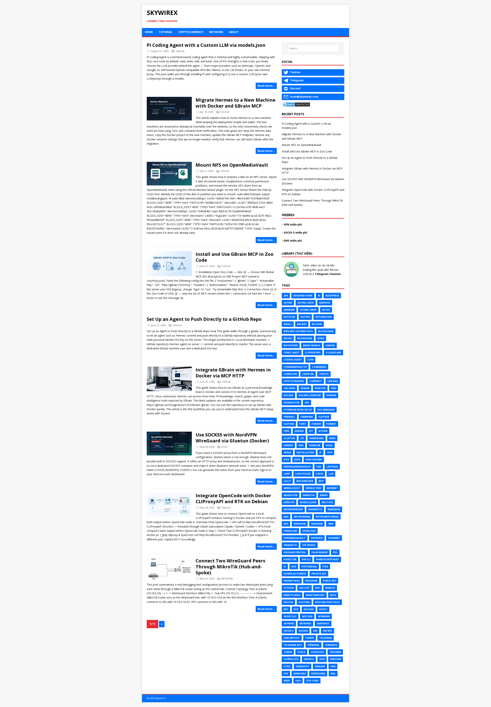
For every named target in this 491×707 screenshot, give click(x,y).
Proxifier (311, 580)
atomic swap (308, 309)
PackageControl (295, 552)
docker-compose (310, 395)
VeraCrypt (302, 666)
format (331, 424)
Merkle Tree (313, 488)
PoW (325, 566)
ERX (307, 402)
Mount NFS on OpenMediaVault (232, 165)
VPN (332, 666)
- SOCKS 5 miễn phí (294, 232)
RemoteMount (315, 595)
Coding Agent (293, 359)
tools (301, 652)
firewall (289, 416)
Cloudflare (333, 352)
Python (289, 587)
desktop (320, 388)
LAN (318, 466)
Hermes (288, 445)
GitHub (322, 431)
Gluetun (289, 438)
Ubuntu (309, 659)
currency (315, 381)
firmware (307, 416)
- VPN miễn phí (292, 224)
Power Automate (295, 573)
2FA (286, 295)
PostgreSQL (309, 566)
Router (288, 602)
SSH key (327, 630)
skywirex (305, 623)
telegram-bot (293, 645)
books (288, 338)
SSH (315, 630)
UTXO (287, 666)
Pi (285, 566)
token (288, 652)
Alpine (288, 302)
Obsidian (317, 523)
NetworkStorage (327, 516)
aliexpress (332, 295)
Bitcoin (317, 324)
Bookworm (304, 338)
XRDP (287, 680)
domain (331, 395)
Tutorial (166, 32)
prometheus (292, 580)
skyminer (324, 616)
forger (316, 424)
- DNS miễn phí (292, 240)
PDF (335, 552)
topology (317, 652)
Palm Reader (319, 552)
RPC (286, 609)
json (297, 459)
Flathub (323, 416)
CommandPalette (295, 367)
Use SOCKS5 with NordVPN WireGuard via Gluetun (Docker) (232, 437)
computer (290, 374)
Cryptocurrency (191, 32)
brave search (311, 345)
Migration (290, 495)
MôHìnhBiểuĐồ (293, 509)
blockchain (326, 331)
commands (319, 367)
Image (287, 452)
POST (224, 447)
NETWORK (227, 578)
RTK (296, 609)
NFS (286, 523)
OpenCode (309, 531)
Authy (326, 309)
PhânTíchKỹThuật (327, 559)
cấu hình (289, 388)
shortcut (290, 616)
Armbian (289, 309)
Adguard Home (302, 295)
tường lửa (291, 659)
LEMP (287, 473)
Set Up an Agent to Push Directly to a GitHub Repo (204, 319)
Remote (330, 587)
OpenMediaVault (295, 538)
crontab (308, 374)
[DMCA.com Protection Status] (296, 105)
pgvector (290, 559)
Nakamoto (315, 509)
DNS (333, 388)
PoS (293, 566)
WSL (333, 673)
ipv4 (329, 452)
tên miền (335, 652)
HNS (300, 445)
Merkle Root (292, 488)
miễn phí (289, 502)
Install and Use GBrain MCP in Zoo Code (235, 257)
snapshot (323, 623)
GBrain (299, 431)
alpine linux (305, 302)
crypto (324, 374)
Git (311, 431)
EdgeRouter (291, 402)
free (286, 431)
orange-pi (290, 545)
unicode (335, 659)
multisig (327, 502)
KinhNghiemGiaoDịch (297, 466)
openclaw (290, 531)
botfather (291, 345)
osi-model (309, 545)
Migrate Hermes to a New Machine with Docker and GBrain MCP (235, 103)
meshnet (332, 488)
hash (332, 438)
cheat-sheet (292, 352)
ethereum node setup (298, 409)
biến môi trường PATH (298, 331)
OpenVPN (317, 538)
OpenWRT (334, 538)
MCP (321, 481)
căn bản (332, 381)
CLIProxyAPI (312, 352)
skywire (289, 623)
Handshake (316, 438)
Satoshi (309, 609)
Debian (305, 388)
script (323, 609)
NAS (286, 516)
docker (288, 395)
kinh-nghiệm (314, 459)
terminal (313, 645)
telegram (325, 638)
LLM (331, 473)
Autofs (305, 317)
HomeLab (314, 445)
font (302, 424)
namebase (334, 509)
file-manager (326, 409)
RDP (317, 587)
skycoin (307, 616)
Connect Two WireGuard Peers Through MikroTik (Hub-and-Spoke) (230, 566)
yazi (298, 680)
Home (149, 32)
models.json (308, 502)
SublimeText (292, 638)
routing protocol (327, 602)
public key (329, 580)
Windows (299, 673)
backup (301, 324)
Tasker (309, 638)
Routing (304, 602)
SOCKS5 (303, 630)
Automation (323, 317)
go (302, 438)
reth (333, 595)
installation (305, 452)
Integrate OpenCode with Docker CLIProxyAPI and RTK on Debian (233, 498)
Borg (320, 338)
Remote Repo (292, 595)
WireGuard (318, 673)
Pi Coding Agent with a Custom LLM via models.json (206, 45)
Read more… (266, 85)
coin (310, 359)
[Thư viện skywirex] (291, 276)
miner (324, 495)
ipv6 (286, 459)
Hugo (329, 445)
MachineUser (304, 481)
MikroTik (309, 495)
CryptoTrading (294, 381)
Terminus (331, 645)
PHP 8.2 (306, 559)
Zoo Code (312, 680)
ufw (322, 659)
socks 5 (288, 630)
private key (318, 573)
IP (320, 452)
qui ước (304, 587)
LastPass (332, 466)
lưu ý (287, 481)
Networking (302, 516)
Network (216, 32)
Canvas (330, 345)
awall (288, 324)
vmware (320, 666)
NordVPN (300, 523)
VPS (286, 673)
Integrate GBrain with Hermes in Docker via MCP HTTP (233, 372)
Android (324, 302)
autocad (289, 317)
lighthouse (303, 473)
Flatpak (289, 424)
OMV (331, 523)
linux (319, 473)
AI (319, 295)
